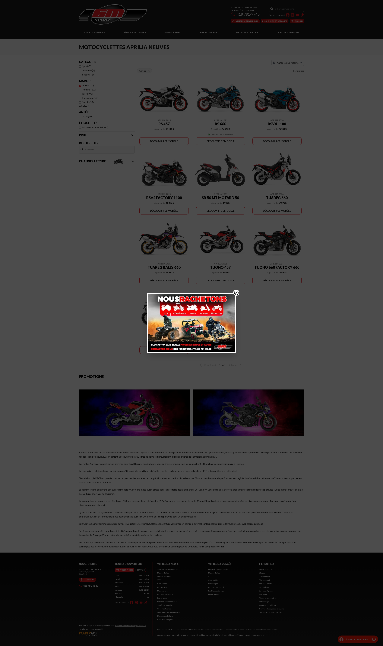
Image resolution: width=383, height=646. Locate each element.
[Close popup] (236, 293)
